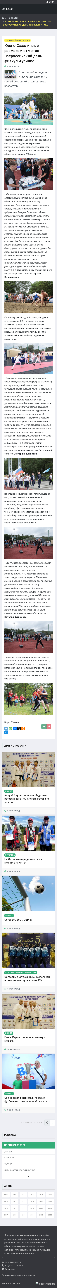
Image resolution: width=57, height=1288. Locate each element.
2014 (50, 1201)
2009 (41, 1208)
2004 (32, 1215)
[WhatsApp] (10, 728)
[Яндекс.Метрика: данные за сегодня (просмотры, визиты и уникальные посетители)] (45, 1284)
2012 (14, 1208)
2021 (41, 1194)
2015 (41, 1201)
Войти (51, 2)
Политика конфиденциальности (18, 1275)
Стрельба (9, 1157)
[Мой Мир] (6, 732)
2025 (6, 1194)
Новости (13, 18)
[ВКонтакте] (15, 728)
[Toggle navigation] (51, 9)
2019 (6, 1201)
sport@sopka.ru (13, 1262)
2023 (23, 1194)
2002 (50, 1215)
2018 (14, 1201)
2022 (32, 1194)
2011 (23, 1208)
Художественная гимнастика (19, 1170)
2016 (32, 1201)
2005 (23, 1215)
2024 (14, 1194)
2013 (6, 1208)
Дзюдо (8, 1151)
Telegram (10, 1269)
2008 (50, 1208)
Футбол (8, 1164)
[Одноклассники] (23, 728)
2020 (50, 1194)
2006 (14, 1215)
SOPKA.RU (7, 9)
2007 (6, 1215)
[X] (19, 728)
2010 (32, 1208)
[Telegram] (6, 728)
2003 (41, 1215)
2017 (23, 1201)
